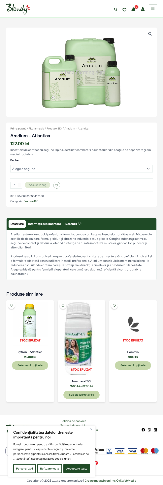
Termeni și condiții (72, 425)
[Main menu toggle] (153, 9)
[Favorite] (124, 9)
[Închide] (91, 429)
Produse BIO (54, 128)
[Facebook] (143, 430)
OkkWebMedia (126, 480)
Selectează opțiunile (30, 365)
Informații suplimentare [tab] (44, 224)
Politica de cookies (73, 421)
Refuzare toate (49, 468)
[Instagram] (149, 430)
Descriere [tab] (17, 224)
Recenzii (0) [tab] (73, 224)
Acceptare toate (76, 468)
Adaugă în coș (37, 184)
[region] (51, 451)
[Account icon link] (143, 9)
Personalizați (24, 468)
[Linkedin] (155, 430)
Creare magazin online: (100, 480)
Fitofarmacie (36, 128)
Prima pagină (18, 128)
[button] (116, 9)
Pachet (14, 160)
